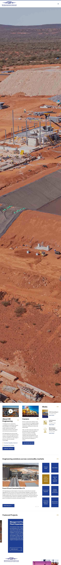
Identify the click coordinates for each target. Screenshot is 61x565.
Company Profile (8, 448)
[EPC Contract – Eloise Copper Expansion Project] (45, 430)
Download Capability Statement (11, 443)
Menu (58, 3)
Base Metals (55, 467)
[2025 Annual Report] (45, 414)
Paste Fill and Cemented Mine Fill (55, 479)
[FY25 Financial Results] (45, 423)
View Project (16, 540)
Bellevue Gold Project (47, 359)
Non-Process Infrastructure (55, 502)
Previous (56, 397)
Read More (51, 415)
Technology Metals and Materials (45, 502)
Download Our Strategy (9, 445)
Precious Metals (46, 467)
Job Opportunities (28, 443)
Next (57, 397)
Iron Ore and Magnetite (45, 491)
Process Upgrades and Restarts (55, 491)
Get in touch (7, 358)
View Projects (7, 505)
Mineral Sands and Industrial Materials (46, 479)
